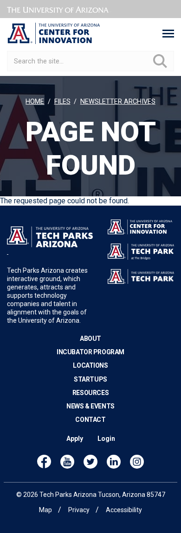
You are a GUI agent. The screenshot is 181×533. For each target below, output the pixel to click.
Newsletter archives (117, 102)
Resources (90, 392)
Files (62, 102)
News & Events (90, 406)
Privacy (79, 510)
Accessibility (124, 510)
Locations (90, 365)
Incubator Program (90, 352)
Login (106, 438)
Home (35, 102)
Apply (74, 438)
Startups (90, 379)
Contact (90, 419)
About (90, 338)
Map (45, 510)
